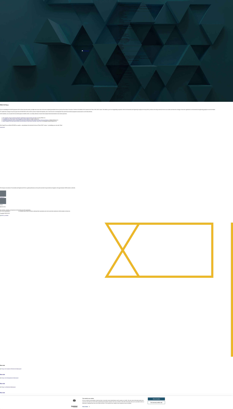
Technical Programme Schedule (125, 26)
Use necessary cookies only (156, 402)
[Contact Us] (3, 194)
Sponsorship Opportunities (124, 40)
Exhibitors (121, 45)
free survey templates (14, 211)
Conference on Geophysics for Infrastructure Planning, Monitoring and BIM (136, 8)
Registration (121, 47)
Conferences (121, 5)
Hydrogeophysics (125, 9)
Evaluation (121, 11)
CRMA (120, 29)
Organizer (121, 19)
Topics (120, 37)
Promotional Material (123, 17)
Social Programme (122, 35)
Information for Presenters (124, 36)
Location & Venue (122, 14)
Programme (120, 25)
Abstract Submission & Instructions (126, 28)
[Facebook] (1, 218)
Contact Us (120, 49)
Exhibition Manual (122, 42)
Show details (85, 406)
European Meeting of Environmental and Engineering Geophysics (134, 6)
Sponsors (121, 44)
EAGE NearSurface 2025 (127, 24)
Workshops (121, 31)
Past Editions (121, 21)
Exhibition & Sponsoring (123, 39)
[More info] (1, 370)
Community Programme (124, 34)
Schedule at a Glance (123, 16)
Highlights (121, 27)
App (120, 18)
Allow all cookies (156, 398)
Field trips (121, 30)
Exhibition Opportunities (124, 41)
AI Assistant (121, 13)
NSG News (120, 46)
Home (119, 3)
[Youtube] (8, 218)
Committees (121, 15)
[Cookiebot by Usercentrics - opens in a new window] (74, 407)
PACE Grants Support (123, 38)
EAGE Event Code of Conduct (125, 20)
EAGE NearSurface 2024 (127, 22)
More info (2, 374)
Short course (121, 33)
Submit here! (2, 127)
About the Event (122, 4)
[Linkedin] (4, 218)
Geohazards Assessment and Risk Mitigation (130, 10)
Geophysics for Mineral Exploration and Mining (131, 7)
